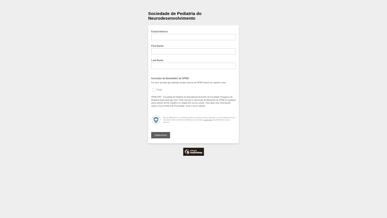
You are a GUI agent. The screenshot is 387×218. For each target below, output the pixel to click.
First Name (157, 46)
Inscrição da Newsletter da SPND (171, 78)
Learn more (208, 120)
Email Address (160, 31)
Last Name (157, 60)
